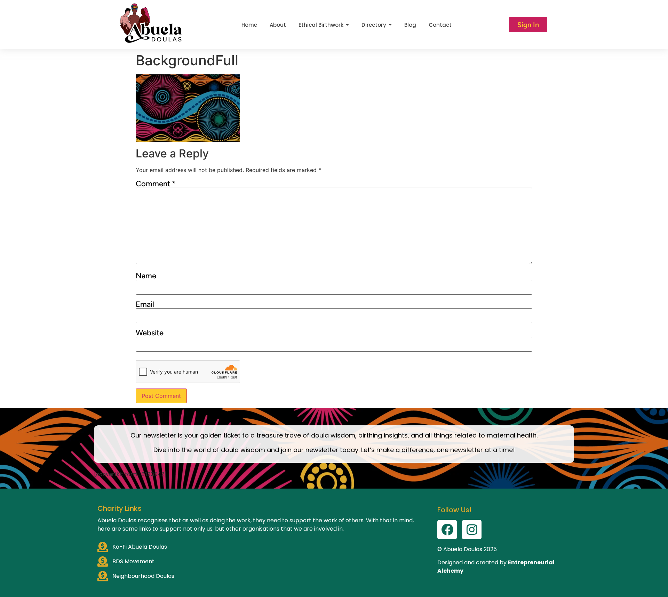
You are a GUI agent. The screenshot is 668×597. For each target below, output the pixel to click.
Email (145, 304)
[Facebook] (447, 529)
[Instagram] (472, 529)
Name (146, 276)
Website (150, 333)
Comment (156, 184)
